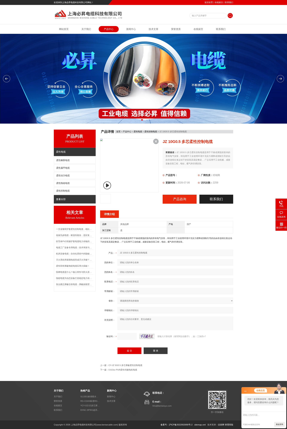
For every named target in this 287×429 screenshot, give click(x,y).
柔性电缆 (138, 131)
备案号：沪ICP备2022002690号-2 (177, 424)
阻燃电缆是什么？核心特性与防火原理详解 (74, 272)
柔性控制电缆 (63, 191)
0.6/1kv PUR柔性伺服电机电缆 (123, 370)
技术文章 (153, 29)
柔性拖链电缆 (63, 183)
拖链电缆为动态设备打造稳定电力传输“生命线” (74, 278)
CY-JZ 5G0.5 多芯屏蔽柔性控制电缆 (125, 365)
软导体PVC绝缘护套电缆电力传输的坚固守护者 (74, 241)
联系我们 (229, 2)
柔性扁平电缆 (63, 168)
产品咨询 (179, 199)
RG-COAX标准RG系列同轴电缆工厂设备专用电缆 (90, 401)
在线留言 (219, 2)
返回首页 (208, 2)
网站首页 (64, 29)
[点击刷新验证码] (146, 336)
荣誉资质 (176, 29)
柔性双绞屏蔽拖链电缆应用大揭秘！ (73, 266)
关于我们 (86, 29)
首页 (118, 131)
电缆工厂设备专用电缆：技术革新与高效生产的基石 (74, 247)
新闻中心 (131, 29)
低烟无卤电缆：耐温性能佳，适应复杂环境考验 (74, 235)
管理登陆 (229, 424)
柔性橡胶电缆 (63, 160)
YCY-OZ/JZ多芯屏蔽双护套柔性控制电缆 (90, 405)
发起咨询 (279, 424)
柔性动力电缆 (63, 175)
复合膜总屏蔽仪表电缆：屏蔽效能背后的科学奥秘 (74, 284)
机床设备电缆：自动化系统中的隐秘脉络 (74, 253)
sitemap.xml (200, 424)
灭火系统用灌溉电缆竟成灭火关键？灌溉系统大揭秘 (74, 260)
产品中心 (108, 29)
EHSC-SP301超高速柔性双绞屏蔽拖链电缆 (90, 410)
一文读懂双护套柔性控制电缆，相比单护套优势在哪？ (74, 229)
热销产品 (85, 390)
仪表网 (221, 424)
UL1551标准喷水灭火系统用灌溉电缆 (90, 396)
